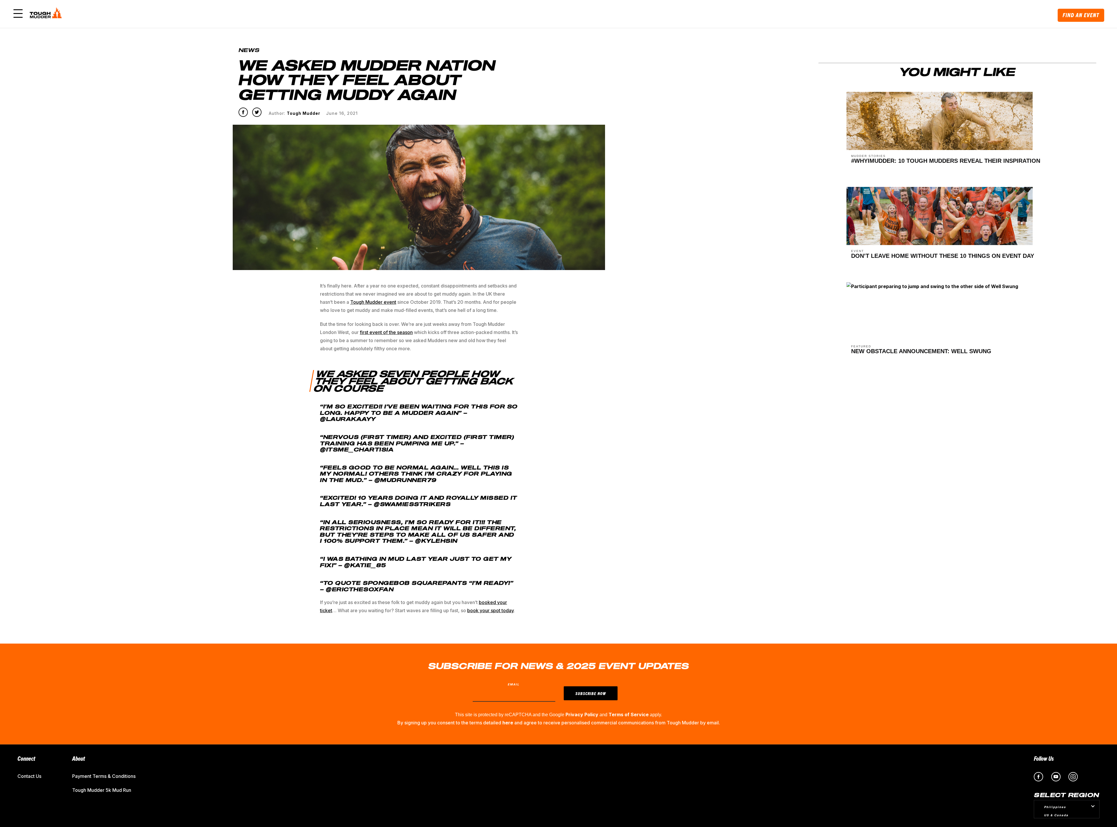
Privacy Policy (581, 714)
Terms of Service (629, 714)
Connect (26, 758)
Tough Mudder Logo (47, 14)
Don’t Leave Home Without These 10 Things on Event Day (942, 256)
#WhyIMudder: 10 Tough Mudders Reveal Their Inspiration (945, 161)
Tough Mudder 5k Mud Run (101, 790)
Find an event (1081, 15)
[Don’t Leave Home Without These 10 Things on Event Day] (939, 243)
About (78, 758)
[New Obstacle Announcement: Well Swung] (932, 289)
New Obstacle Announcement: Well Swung (921, 351)
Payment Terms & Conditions (104, 776)
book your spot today (490, 610)
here (507, 723)
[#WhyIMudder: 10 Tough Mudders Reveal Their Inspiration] (939, 148)
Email (514, 684)
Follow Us (1044, 758)
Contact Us (29, 776)
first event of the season (386, 332)
